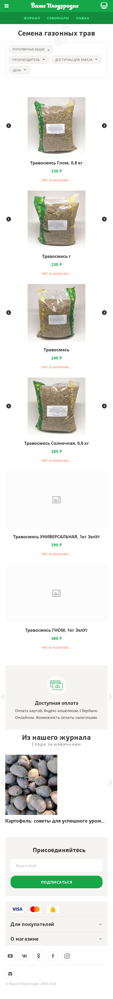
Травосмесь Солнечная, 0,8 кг (56, 443)
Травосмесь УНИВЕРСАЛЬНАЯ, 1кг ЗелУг (56, 537)
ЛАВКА (82, 18)
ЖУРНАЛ (32, 18)
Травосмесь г (56, 256)
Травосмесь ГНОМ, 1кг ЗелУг (56, 630)
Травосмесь (56, 350)
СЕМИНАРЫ (58, 18)
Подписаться (56, 882)
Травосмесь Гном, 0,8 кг (56, 163)
